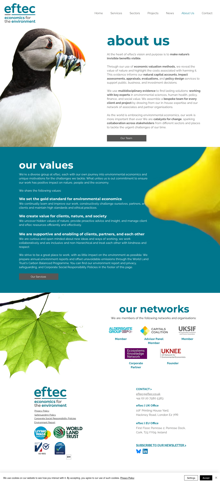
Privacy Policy (41, 411)
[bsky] (138, 451)
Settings (191, 477)
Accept (206, 477)
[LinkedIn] (145, 451)
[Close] (216, 477)
